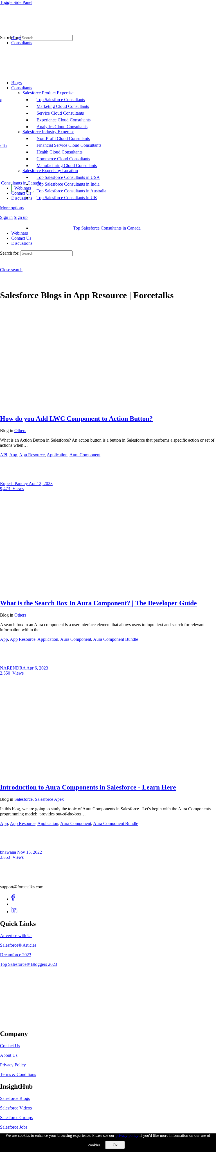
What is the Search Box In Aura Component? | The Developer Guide (98, 603)
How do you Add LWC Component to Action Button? (76, 418)
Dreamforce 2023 (15, 954)
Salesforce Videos (16, 1108)
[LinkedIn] (14, 911)
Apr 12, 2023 (41, 483)
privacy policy (127, 1135)
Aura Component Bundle (115, 639)
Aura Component (84, 454)
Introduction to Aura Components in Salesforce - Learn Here (88, 787)
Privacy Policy (13, 1064)
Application (57, 454)
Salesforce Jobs (13, 1127)
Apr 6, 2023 (37, 668)
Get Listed (15, 1021)
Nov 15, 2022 (29, 852)
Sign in (6, 217)
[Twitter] (14, 904)
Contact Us (21, 238)
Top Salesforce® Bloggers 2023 (28, 964)
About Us (8, 1055)
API (3, 454)
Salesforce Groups (16, 1117)
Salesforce (23, 799)
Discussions (21, 243)
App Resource (32, 454)
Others (20, 430)
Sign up (21, 217)
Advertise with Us (16, 935)
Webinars (19, 233)
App (13, 454)
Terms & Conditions (18, 1074)
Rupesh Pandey (14, 483)
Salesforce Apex (49, 799)
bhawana (8, 852)
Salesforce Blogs (15, 1098)
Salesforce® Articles (18, 945)
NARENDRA (13, 668)
